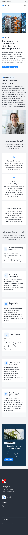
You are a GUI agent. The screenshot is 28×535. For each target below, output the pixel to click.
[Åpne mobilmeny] (25, 5)
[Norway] (25, 1)
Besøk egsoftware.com (7, 1)
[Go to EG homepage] (4, 481)
